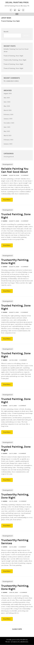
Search (6, 31)
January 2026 (8, 118)
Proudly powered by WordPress (17, 639)
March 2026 (7, 110)
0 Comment (24, 175)
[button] (16, 14)
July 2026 (7, 97)
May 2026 (7, 106)
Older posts (17, 629)
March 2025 (7, 135)
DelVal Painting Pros (17, 2)
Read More (7, 199)
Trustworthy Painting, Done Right (15, 60)
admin (5, 175)
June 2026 (7, 102)
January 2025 (8, 144)
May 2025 (7, 131)
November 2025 (9, 123)
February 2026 (8, 114)
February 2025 (8, 139)
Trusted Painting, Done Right (10, 21)
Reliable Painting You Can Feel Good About (14, 170)
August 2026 (8, 93)
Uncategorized (9, 156)
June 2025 (7, 127)
